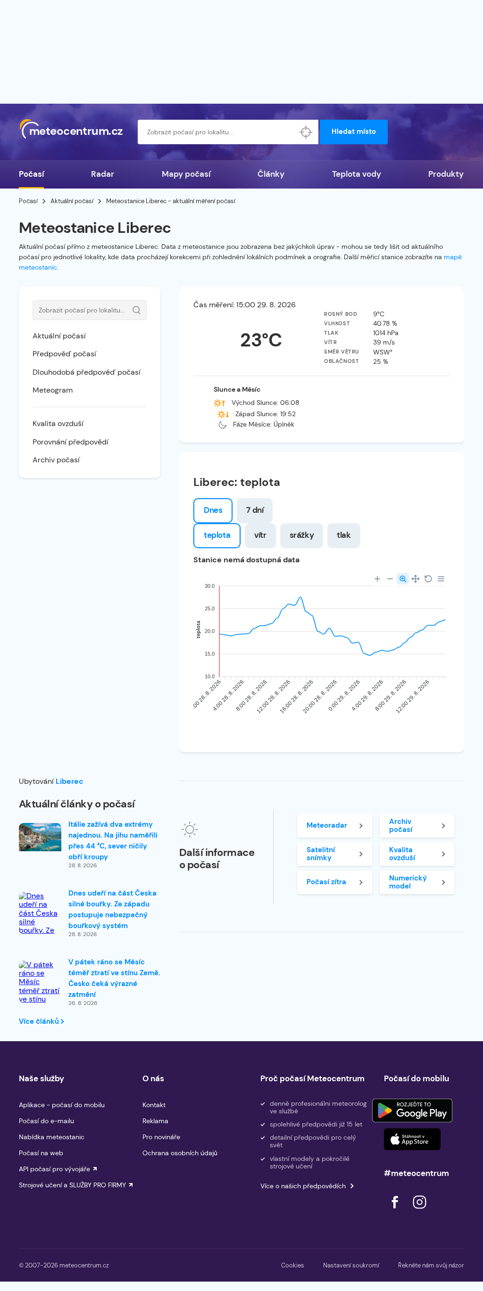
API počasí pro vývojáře (54, 1169)
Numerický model (408, 882)
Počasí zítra (326, 882)
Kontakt (154, 1105)
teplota (217, 535)
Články (271, 174)
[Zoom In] (377, 578)
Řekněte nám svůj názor (431, 1265)
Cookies (292, 1265)
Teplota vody (356, 174)
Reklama (155, 1121)
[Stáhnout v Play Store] (412, 1110)
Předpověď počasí (64, 354)
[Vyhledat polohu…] (306, 132)
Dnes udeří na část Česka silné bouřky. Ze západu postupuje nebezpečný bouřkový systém (112, 909)
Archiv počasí (56, 460)
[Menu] (441, 578)
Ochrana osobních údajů (179, 1153)
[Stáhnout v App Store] (412, 1139)
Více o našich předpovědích (303, 1186)
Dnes (213, 510)
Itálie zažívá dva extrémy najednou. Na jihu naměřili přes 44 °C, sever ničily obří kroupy (113, 841)
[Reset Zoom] (428, 578)
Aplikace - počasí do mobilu (62, 1105)
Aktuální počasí (71, 201)
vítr (260, 535)
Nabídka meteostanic (51, 1137)
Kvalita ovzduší (58, 423)
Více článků (40, 1021)
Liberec (69, 781)
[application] (321, 651)
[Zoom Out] (390, 578)
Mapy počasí (186, 174)
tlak (343, 535)
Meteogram (53, 390)
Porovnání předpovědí (70, 442)
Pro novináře (161, 1137)
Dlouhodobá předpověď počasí (87, 372)
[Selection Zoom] (403, 578)
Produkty (446, 174)
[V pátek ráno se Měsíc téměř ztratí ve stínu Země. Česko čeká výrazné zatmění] (40, 1000)
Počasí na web (41, 1153)
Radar (102, 174)
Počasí (31, 174)
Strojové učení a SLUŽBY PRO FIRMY (72, 1185)
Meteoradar (327, 825)
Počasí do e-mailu (46, 1121)
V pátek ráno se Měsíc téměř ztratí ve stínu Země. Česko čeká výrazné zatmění (114, 978)
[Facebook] (396, 1211)
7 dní (254, 510)
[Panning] (415, 578)
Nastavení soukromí (351, 1265)
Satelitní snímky (321, 854)
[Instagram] (419, 1211)
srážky (302, 535)
